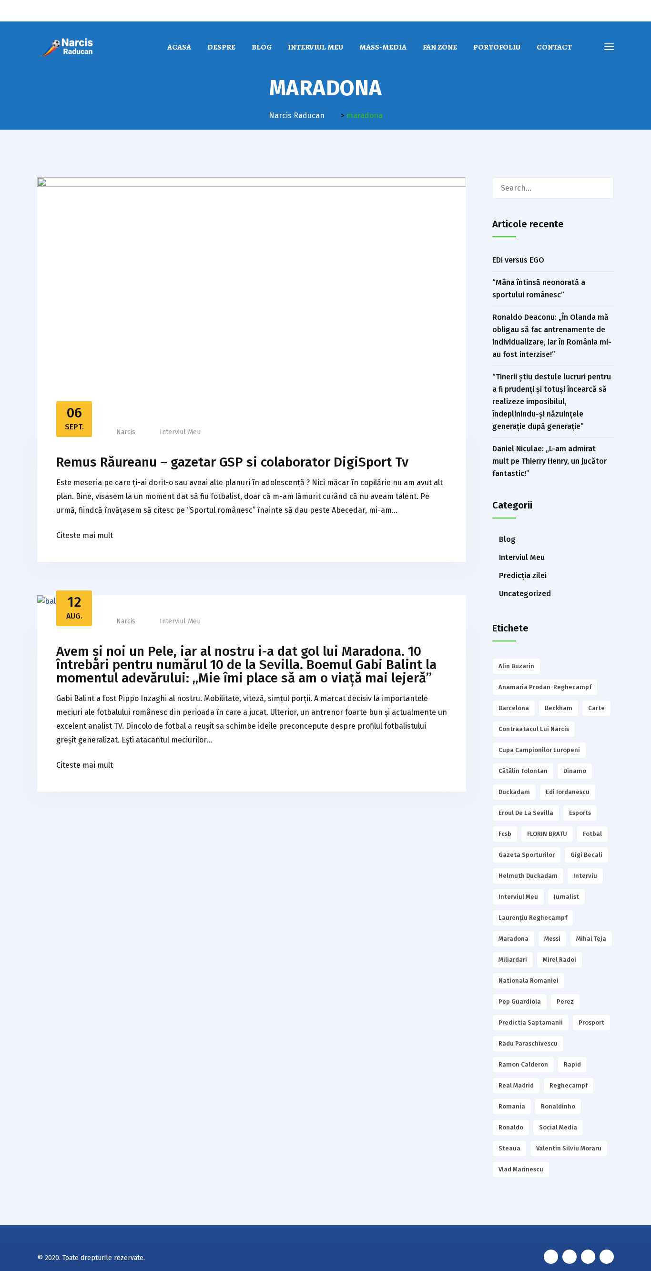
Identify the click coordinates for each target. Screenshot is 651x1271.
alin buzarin (516, 666)
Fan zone (440, 47)
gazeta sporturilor (526, 854)
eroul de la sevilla (525, 812)
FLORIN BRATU (547, 833)
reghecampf (568, 1085)
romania (511, 1106)
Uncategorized (525, 593)
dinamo (574, 770)
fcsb (504, 833)
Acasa (179, 47)
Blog (262, 47)
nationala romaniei (528, 980)
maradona (513, 938)
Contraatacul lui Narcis (533, 728)
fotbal (592, 833)
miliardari (512, 959)
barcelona (513, 708)
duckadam (514, 791)
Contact (554, 47)
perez (565, 1001)
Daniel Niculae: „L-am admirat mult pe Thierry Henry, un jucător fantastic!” (549, 461)
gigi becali (586, 854)
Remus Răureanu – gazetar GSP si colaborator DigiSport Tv (232, 462)
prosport (591, 1022)
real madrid (516, 1085)
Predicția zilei (523, 575)
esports (580, 812)
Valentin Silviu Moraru (568, 1148)
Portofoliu (496, 47)
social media (558, 1127)
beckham (558, 708)
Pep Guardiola (519, 1001)
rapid (572, 1064)
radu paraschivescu (528, 1043)
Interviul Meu (315, 47)
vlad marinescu (520, 1169)
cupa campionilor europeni (539, 749)
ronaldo (510, 1127)
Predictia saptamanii (530, 1022)
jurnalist (566, 896)
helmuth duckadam (528, 875)
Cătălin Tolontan (523, 770)
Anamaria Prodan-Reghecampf (544, 687)
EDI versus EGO (518, 259)
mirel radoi (559, 959)
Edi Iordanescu (568, 791)
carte (596, 708)
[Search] (603, 188)
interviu (585, 875)
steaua (509, 1148)
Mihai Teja (591, 938)
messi (552, 938)
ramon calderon (523, 1064)
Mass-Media (383, 47)
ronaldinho (558, 1106)
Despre (221, 47)
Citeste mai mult (84, 535)
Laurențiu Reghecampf (532, 917)
